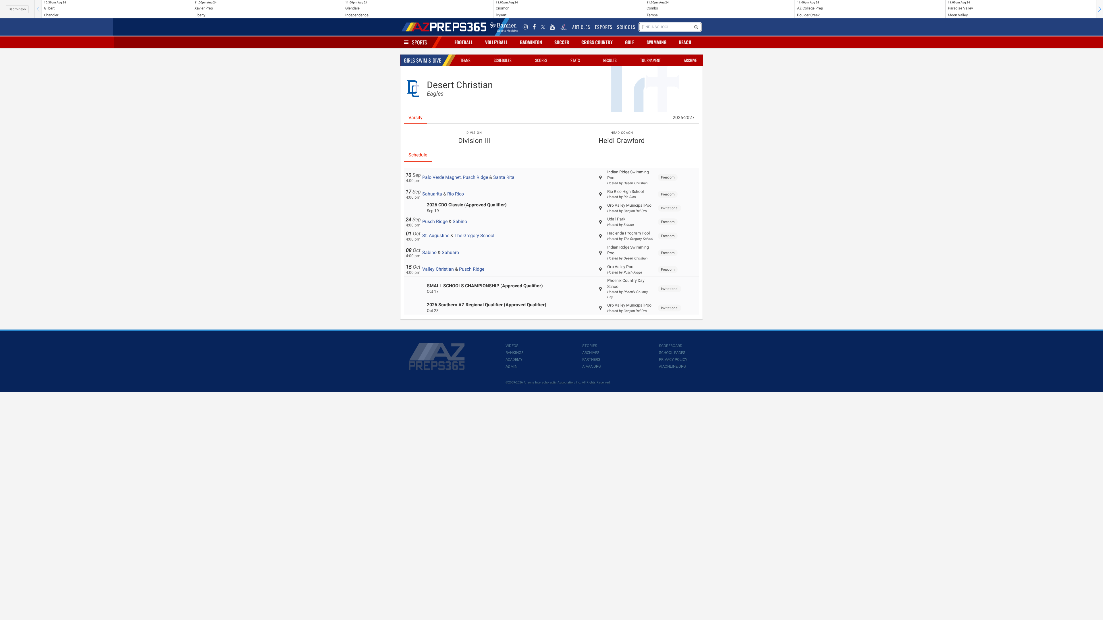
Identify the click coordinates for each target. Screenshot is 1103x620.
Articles (581, 27)
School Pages (672, 352)
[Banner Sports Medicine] (504, 27)
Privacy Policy (673, 359)
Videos (512, 346)
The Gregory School (474, 235)
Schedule (417, 155)
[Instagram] (525, 27)
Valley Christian (438, 269)
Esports (603, 27)
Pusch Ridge (475, 177)
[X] (542, 27)
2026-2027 (684, 117)
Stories (589, 346)
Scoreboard (670, 346)
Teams (465, 60)
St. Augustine (435, 235)
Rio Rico (455, 194)
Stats (575, 60)
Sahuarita (432, 194)
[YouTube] (552, 27)
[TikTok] (563, 27)
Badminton (17, 9)
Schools (626, 27)
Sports (419, 42)
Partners (591, 359)
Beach (685, 42)
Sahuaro (450, 252)
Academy (514, 359)
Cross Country (597, 42)
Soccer (561, 42)
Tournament (650, 60)
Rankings (515, 352)
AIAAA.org (591, 366)
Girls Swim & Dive (422, 60)
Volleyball (496, 42)
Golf (629, 42)
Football (463, 42)
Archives (590, 352)
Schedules (503, 60)
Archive (690, 60)
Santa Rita (503, 177)
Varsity (415, 117)
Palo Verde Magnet (441, 177)
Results (610, 60)
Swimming (656, 42)
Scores (541, 60)
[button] (1099, 9)
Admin (511, 366)
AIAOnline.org (672, 366)
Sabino (460, 221)
